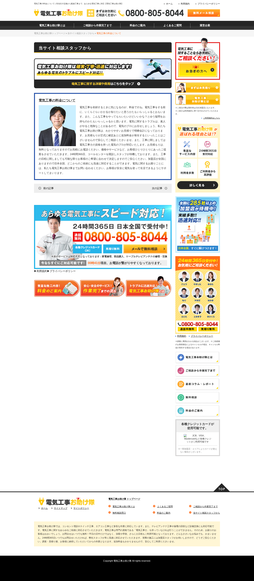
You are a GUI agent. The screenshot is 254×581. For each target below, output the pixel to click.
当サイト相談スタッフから (206, 513)
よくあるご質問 (165, 506)
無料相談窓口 (119, 513)
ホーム (169, 3)
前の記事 (48, 188)
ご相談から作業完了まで (205, 506)
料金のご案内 (163, 513)
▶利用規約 (40, 271)
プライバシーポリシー (209, 3)
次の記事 (157, 188)
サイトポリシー (81, 508)
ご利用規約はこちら (211, 118)
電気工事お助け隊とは (123, 506)
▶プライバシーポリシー (61, 271)
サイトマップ (60, 508)
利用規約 (185, 3)
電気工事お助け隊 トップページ (124, 499)
